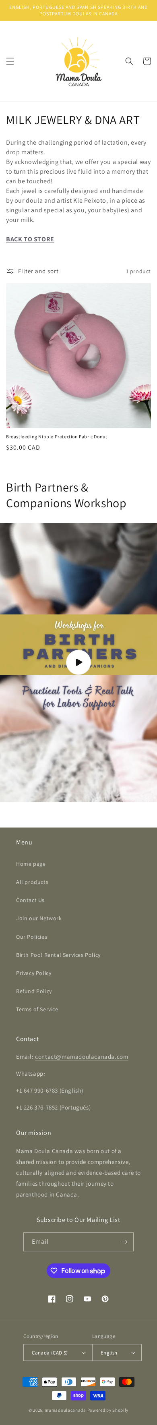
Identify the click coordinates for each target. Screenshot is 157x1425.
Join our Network (39, 918)
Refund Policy (34, 991)
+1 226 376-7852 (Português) (53, 1107)
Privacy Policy (33, 973)
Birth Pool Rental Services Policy (58, 954)
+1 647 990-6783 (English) (49, 1090)
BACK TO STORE (30, 239)
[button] (10, 61)
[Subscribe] (124, 1241)
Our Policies (31, 936)
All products (32, 882)
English (109, 1352)
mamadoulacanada (65, 1410)
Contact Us (30, 900)
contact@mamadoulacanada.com (81, 1056)
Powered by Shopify (108, 1410)
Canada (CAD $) (50, 1352)
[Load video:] (78, 662)
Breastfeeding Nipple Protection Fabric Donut (56, 437)
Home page (30, 863)
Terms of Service (37, 1009)
